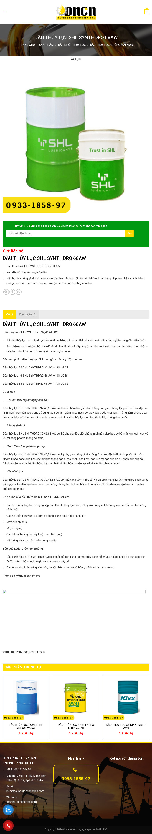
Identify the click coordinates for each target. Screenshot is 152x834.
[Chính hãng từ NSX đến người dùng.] (76, 11)
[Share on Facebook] (12, 292)
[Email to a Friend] (19, 292)
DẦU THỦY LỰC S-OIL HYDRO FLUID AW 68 (76, 726)
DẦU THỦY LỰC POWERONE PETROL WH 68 (26, 726)
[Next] (149, 708)
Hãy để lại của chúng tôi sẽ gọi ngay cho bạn (61, 225)
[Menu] (5, 11)
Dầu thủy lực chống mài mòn (111, 45)
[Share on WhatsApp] (6, 292)
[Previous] (3, 708)
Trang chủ (27, 45)
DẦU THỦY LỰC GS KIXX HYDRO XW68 (126, 726)
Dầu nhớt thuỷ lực (72, 45)
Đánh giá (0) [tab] (28, 314)
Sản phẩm (46, 45)
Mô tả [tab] (10, 314)
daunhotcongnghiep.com (21, 801)
